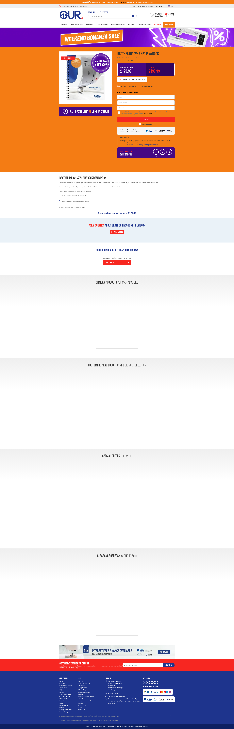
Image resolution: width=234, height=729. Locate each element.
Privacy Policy (148, 114)
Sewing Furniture (83, 688)
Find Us (108, 678)
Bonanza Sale (169, 25)
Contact (61, 692)
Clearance (157, 25)
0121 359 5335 (115, 693)
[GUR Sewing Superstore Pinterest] (153, 682)
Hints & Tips (159, 6)
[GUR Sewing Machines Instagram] (156, 682)
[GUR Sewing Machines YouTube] (150, 682)
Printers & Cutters (77, 25)
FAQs (61, 690)
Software (131, 25)
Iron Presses (90, 25)
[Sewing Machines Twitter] (147, 682)
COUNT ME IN (168, 665)
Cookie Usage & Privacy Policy (107, 727)
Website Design (121, 727)
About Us (62, 683)
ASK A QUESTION (118, 232)
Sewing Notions (103, 25)
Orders (61, 703)
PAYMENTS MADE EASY (150, 686)
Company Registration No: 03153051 (137, 727)
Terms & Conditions (91, 727)
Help (133, 6)
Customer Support (64, 696)
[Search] (133, 16)
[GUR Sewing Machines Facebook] (144, 682)
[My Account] (152, 15)
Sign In (157, 16)
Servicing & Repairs (65, 694)
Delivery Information (65, 710)
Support (150, 6)
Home (61, 681)
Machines (64, 25)
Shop (79, 678)
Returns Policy (63, 712)
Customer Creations (144, 25)
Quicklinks (63, 678)
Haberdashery (82, 690)
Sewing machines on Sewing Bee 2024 (86, 698)
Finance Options (64, 705)
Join (161, 16)
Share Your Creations (65, 685)
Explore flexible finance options (130, 132)
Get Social (147, 678)
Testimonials (141, 6)
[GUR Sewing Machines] (71, 15)
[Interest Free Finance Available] (117, 652)
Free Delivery (63, 699)
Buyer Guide (63, 701)
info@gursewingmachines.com (148, 144)
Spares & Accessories (118, 25)
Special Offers (82, 705)
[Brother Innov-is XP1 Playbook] (85, 77)
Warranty (62, 707)
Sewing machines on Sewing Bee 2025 (86, 702)
